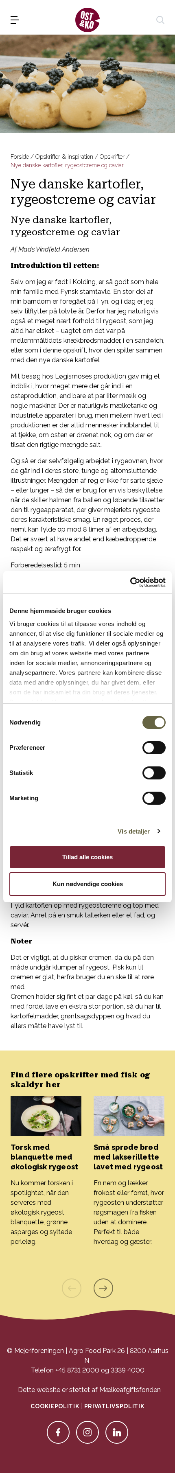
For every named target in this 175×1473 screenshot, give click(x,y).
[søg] (160, 20)
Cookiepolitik (55, 1406)
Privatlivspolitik (114, 1406)
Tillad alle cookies (87, 857)
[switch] (154, 747)
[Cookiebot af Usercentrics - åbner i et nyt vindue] (130, 582)
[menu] (14, 20)
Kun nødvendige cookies (87, 883)
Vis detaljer (134, 831)
